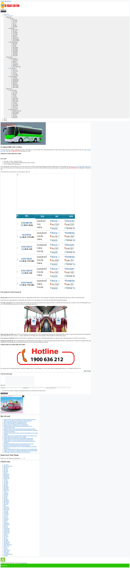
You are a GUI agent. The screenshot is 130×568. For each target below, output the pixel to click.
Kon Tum (15, 73)
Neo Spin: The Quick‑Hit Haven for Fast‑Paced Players (17, 445)
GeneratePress (23, 563)
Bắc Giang (15, 29)
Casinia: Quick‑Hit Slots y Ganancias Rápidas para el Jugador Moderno (21, 450)
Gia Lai (14, 72)
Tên (1, 387)
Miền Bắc (9, 17)
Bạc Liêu (15, 93)
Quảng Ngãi (16, 80)
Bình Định (15, 82)
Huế (5, 505)
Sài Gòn (15, 115)
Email (24, 387)
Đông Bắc (12, 28)
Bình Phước (15, 113)
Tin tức (5, 120)
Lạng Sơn (15, 35)
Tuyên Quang (16, 40)
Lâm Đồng (15, 75)
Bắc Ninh (15, 43)
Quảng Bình (16, 64)
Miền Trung (9, 57)
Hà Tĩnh (15, 62)
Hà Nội (14, 46)
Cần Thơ (15, 97)
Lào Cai (14, 22)
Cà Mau (14, 95)
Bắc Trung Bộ (13, 58)
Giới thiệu (6, 493)
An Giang (15, 91)
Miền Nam (9, 88)
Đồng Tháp (15, 98)
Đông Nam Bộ (13, 109)
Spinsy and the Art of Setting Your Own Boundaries (16, 424)
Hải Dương (15, 47)
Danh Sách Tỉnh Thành (6, 458)
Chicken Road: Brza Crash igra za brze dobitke (15, 437)
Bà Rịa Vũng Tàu (17, 110)
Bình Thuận (15, 87)
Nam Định (15, 50)
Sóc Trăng (15, 104)
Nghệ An (15, 61)
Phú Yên (15, 83)
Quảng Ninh (16, 37)
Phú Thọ (15, 36)
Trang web (48, 387)
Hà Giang (15, 33)
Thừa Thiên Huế (17, 66)
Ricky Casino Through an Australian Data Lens (15, 423)
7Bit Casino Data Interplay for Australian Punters (15, 422)
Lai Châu (15, 21)
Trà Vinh (15, 106)
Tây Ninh (15, 116)
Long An (15, 102)
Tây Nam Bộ (13, 90)
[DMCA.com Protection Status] (3, 561)
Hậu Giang (15, 99)
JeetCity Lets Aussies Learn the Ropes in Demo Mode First (18, 420)
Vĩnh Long (15, 108)
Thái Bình (15, 53)
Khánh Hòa (15, 84)
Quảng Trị (15, 65)
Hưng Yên (15, 55)
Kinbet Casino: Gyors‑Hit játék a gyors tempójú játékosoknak (18, 438)
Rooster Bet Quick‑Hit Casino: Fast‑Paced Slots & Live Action (19, 443)
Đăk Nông (15, 71)
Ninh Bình (15, 51)
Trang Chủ (6, 14)
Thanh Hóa (15, 60)
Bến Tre (14, 94)
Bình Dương (16, 112)
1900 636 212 (4, 565)
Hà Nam (15, 44)
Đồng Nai (15, 117)
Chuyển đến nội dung (6, 1)
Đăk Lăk (15, 69)
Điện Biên (15, 26)
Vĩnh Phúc (15, 54)
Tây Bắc (12, 18)
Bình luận (3, 385)
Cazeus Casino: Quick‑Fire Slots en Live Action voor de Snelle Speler (20, 449)
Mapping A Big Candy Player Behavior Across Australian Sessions (19, 419)
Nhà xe (5, 119)
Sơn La (14, 24)
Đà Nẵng (15, 77)
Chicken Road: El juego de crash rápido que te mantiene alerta (18, 439)
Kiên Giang (15, 101)
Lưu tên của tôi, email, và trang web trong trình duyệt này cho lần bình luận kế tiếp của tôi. (24, 390)
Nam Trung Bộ (13, 76)
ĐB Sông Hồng (13, 42)
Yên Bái (15, 25)
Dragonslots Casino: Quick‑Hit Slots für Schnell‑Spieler (17, 452)
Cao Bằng (15, 32)
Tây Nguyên (13, 68)
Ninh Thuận (15, 86)
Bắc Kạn (15, 31)
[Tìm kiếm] (23, 396)
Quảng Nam (16, 79)
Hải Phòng (15, 48)
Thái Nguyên (16, 39)
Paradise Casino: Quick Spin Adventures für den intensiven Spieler (19, 429)
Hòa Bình (15, 20)
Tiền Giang (15, 105)
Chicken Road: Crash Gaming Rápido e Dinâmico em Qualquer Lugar (20, 435)
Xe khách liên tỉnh (8, 15)
